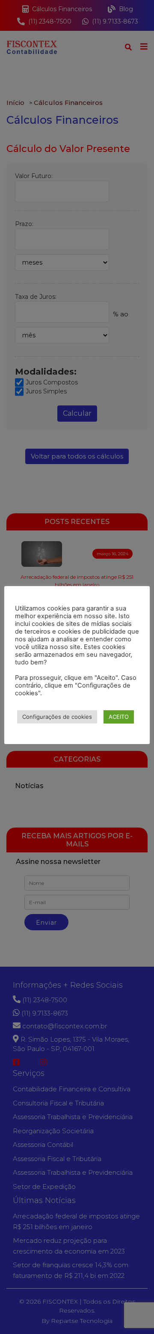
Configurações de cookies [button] (57, 716)
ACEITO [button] (119, 716)
